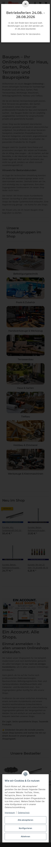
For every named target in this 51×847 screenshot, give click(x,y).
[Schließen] (25, 4)
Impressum (10, 812)
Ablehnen (25, 836)
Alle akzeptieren (25, 820)
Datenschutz (24, 812)
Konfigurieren (25, 828)
